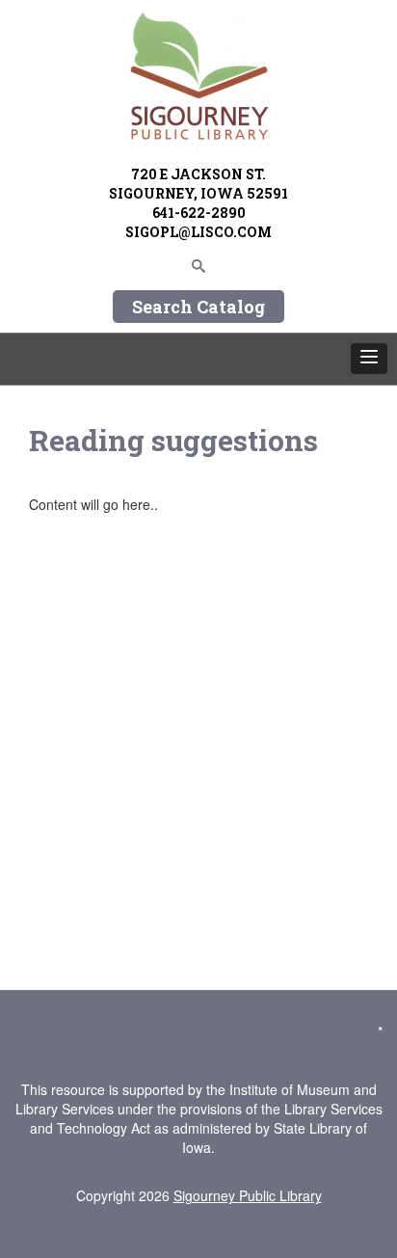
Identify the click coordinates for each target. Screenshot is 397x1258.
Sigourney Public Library (247, 1195)
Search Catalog (198, 306)
